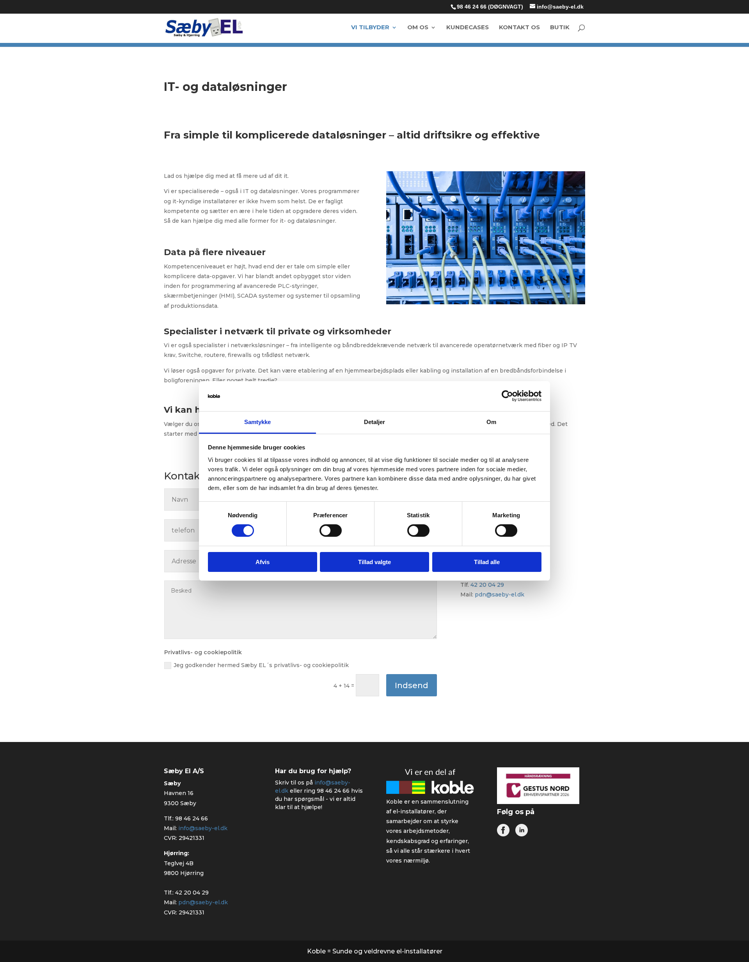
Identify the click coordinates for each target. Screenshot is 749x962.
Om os (417, 28)
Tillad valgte (374, 562)
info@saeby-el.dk (202, 828)
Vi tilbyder (370, 28)
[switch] (330, 530)
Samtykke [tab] (257, 422)
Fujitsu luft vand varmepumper (529, 343)
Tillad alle (487, 562)
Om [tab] (491, 422)
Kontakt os (519, 28)
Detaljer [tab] (374, 422)
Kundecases (467, 28)
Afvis (263, 562)
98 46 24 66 (191, 818)
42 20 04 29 (487, 584)
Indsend (411, 685)
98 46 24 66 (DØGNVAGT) (490, 7)
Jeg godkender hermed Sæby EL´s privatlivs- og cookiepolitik (261, 665)
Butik (560, 28)
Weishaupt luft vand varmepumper (529, 359)
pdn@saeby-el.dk (499, 594)
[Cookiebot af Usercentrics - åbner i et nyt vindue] (507, 396)
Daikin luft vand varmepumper (527, 327)
